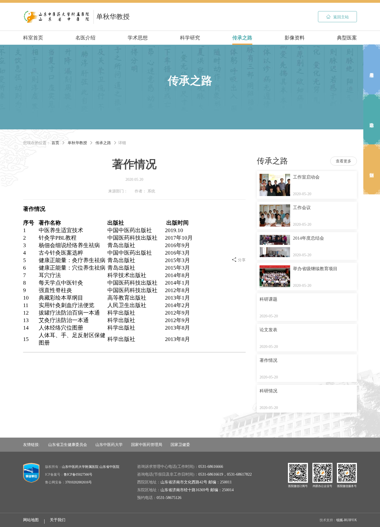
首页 (55, 143)
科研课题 (268, 299)
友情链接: (31, 444)
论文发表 (268, 329)
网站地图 (31, 520)
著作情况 (268, 360)
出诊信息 (371, 119)
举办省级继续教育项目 (315, 268)
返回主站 (337, 16)
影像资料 (295, 38)
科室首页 (33, 38)
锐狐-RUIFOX (346, 520)
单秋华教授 (77, 143)
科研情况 (268, 390)
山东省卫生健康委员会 (67, 444)
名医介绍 (85, 38)
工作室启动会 (306, 177)
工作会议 (302, 207)
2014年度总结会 (308, 238)
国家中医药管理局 (146, 444)
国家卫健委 (180, 444)
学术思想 (138, 38)
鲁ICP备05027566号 (78, 474)
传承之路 (242, 38)
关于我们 (57, 520)
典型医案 (347, 38)
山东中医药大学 (109, 444)
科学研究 (190, 38)
